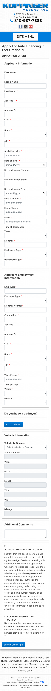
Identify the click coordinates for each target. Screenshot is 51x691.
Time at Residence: (14, 227)
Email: (7, 217)
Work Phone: (11, 375)
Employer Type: (12, 296)
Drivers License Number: (17, 170)
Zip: (6, 140)
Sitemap (21, 682)
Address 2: (10, 110)
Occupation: (10, 315)
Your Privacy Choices (32, 682)
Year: (7, 462)
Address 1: (9, 100)
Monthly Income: (13, 305)
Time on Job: (11, 384)
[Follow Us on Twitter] (25, 27)
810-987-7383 (28, 20)
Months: (8, 240)
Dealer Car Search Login (25, 680)
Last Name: (10, 91)
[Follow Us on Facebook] (20, 27)
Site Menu (25, 37)
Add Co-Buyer (13, 424)
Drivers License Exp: (15, 189)
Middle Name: (11, 81)
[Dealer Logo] (25, 6)
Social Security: (12, 151)
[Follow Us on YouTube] (31, 27)
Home (12, 678)
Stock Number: (12, 452)
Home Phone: (11, 208)
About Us (19, 678)
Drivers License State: (15, 179)
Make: (7, 471)
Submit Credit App (13, 644)
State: (7, 130)
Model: (7, 480)
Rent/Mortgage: (12, 259)
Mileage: (8, 509)
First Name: (10, 72)
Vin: (6, 499)
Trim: (7, 490)
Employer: (9, 286)
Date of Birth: (11, 160)
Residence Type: (12, 250)
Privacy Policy (36, 678)
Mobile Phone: (11, 198)
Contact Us (26, 678)
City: (6, 119)
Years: (7, 231)
